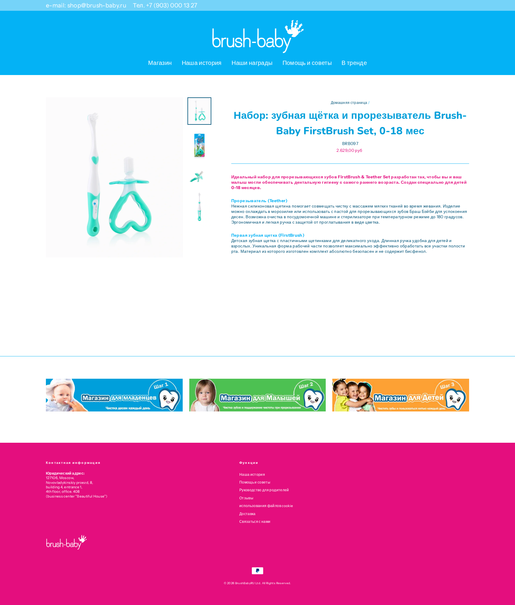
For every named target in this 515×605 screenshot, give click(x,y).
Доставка (247, 514)
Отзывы (246, 498)
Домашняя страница (349, 102)
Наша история (202, 62)
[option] (114, 177)
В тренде (354, 62)
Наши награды (252, 62)
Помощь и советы (307, 62)
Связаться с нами (255, 521)
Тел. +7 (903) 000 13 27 (165, 5)
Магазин (160, 62)
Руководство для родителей (264, 490)
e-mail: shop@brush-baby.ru (86, 5)
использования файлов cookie (266, 505)
